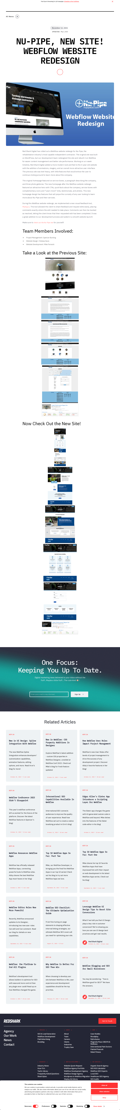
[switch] (54, 1106)
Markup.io (26, 207)
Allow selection (104, 1091)
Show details (97, 1106)
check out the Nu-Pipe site (43, 223)
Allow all (104, 1085)
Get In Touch (107, 1021)
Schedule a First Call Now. (71, 1)
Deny (104, 1097)
